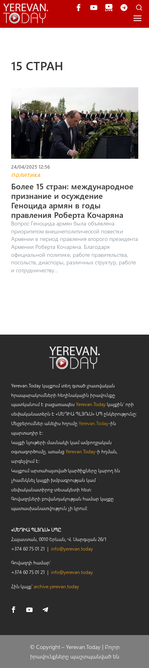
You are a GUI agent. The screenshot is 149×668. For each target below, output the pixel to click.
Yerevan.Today (91, 404)
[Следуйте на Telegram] (45, 609)
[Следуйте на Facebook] (13, 609)
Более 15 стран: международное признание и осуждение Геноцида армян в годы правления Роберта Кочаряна (72, 200)
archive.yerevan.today (56, 586)
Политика (26, 175)
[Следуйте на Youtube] (29, 609)
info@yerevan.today (72, 548)
